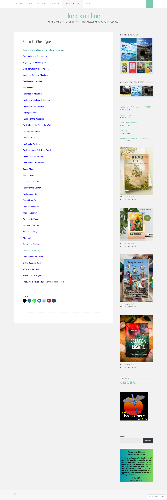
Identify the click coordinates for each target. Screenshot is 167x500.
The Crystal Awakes (31, 144)
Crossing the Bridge (31, 131)
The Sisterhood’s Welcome (34, 163)
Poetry (88, 4)
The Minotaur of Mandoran (34, 106)
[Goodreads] (121, 382)
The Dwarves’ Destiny (32, 188)
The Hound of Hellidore (32, 81)
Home (20, 4)
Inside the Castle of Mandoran (35, 75)
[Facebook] (131, 382)
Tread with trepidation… (129, 123)
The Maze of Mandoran (32, 94)
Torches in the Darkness (33, 156)
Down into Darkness (31, 181)
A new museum (126, 115)
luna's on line (83, 16)
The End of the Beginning (33, 119)
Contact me (41, 4)
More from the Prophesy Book (36, 69)
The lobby (123, 131)
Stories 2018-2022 (71, 4)
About (29, 4)
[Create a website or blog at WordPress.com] (15, 494)
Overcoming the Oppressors (35, 56)
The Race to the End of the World (37, 150)
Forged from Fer (30, 200)
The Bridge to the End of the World (37, 125)
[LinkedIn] (124, 382)
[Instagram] (127, 382)
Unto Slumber (28, 87)
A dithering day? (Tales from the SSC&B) (135, 107)
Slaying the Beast (30, 113)
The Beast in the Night (32, 250)
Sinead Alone (28, 169)
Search (122, 436)
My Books (55, 4)
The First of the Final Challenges (36, 100)
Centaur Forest (29, 138)
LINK (132, 197)
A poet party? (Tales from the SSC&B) (134, 138)
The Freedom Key (30, 194)
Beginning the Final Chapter (34, 62)
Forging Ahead (29, 175)
